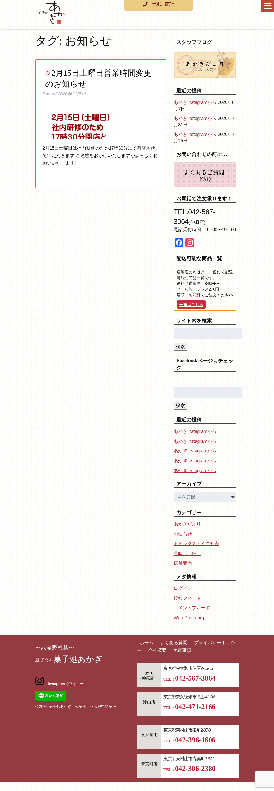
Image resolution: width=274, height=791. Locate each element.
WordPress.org (189, 617)
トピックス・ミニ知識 (196, 543)
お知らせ (183, 534)
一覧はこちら (191, 304)
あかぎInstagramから (195, 102)
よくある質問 (173, 642)
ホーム (146, 642)
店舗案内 (183, 563)
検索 (180, 346)
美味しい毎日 (187, 553)
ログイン (183, 588)
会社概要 (157, 650)
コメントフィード (192, 607)
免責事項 (182, 650)
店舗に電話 (161, 4)
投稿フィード (187, 598)
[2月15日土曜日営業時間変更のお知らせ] (83, 140)
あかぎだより (187, 524)
